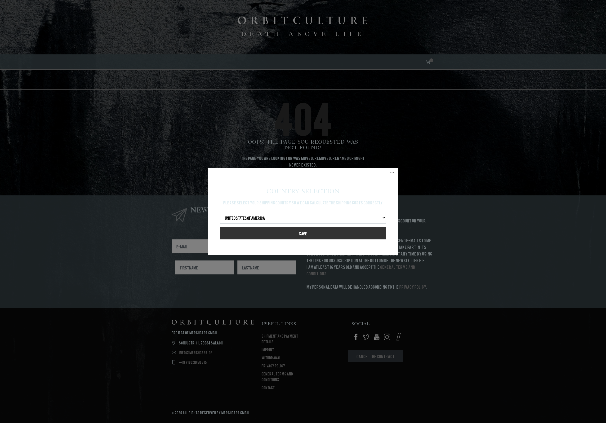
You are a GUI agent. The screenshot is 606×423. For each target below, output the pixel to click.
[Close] (392, 172)
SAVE (303, 233)
